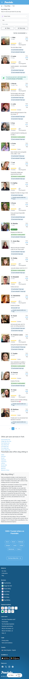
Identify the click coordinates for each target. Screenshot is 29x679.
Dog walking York (5, 443)
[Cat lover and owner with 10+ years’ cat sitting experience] (14, 323)
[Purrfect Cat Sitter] (14, 303)
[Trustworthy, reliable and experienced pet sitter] (14, 170)
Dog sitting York (5, 444)
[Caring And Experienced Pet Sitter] (14, 342)
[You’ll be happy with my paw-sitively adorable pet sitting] (14, 91)
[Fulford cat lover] (14, 284)
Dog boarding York (5, 439)
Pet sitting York (5, 448)
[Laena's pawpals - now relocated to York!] (14, 64)
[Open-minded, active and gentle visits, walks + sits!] (14, 150)
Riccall (2, 458)
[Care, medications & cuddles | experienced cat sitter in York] (14, 360)
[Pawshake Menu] (2, 2)
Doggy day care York (6, 441)
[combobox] (14, 16)
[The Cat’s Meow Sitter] (14, 44)
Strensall (3, 456)
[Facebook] (2, 666)
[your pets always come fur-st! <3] (14, 265)
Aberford (3, 468)
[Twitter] (6, 666)
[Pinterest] (12, 666)
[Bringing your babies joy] (14, 230)
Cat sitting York (5, 446)
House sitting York (5, 450)
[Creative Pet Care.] (14, 379)
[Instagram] (9, 666)
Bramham (3, 466)
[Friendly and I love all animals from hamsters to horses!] (14, 416)
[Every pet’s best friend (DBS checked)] (14, 211)
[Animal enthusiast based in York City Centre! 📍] (14, 111)
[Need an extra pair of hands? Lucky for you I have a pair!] (14, 247)
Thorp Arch (3, 461)
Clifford (3, 463)
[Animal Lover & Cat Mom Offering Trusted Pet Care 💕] (14, 397)
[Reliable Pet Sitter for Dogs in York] (14, 191)
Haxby (2, 454)
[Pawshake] (8, 2)
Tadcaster (3, 460)
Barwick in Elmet (5, 470)
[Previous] (9, 428)
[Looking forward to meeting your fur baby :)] (14, 131)
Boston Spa (4, 465)
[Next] (19, 428)
